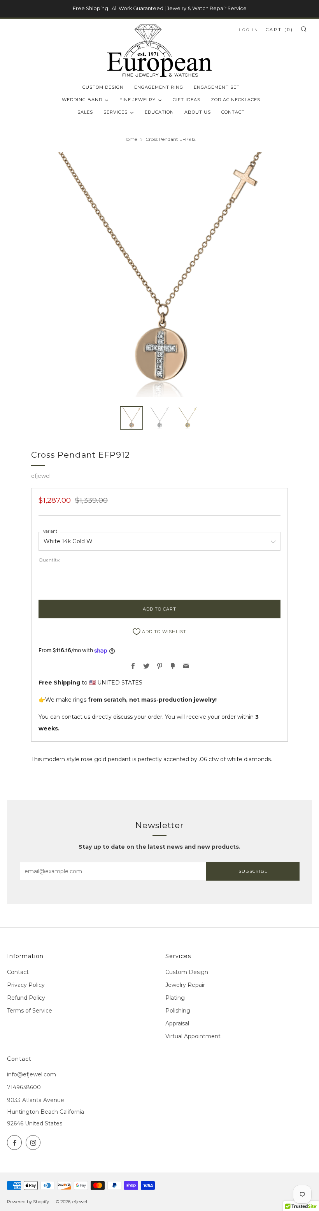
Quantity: (49, 560)
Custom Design (186, 972)
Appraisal (177, 1023)
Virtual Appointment (193, 1036)
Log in (249, 30)
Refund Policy (26, 997)
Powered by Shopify (28, 1201)
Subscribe (253, 871)
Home (130, 139)
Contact (18, 972)
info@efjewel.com (31, 1074)
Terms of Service (29, 1010)
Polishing (177, 1010)
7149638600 (24, 1087)
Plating (175, 997)
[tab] (131, 418)
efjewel (41, 475)
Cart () (279, 29)
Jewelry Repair (185, 984)
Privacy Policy (26, 984)
